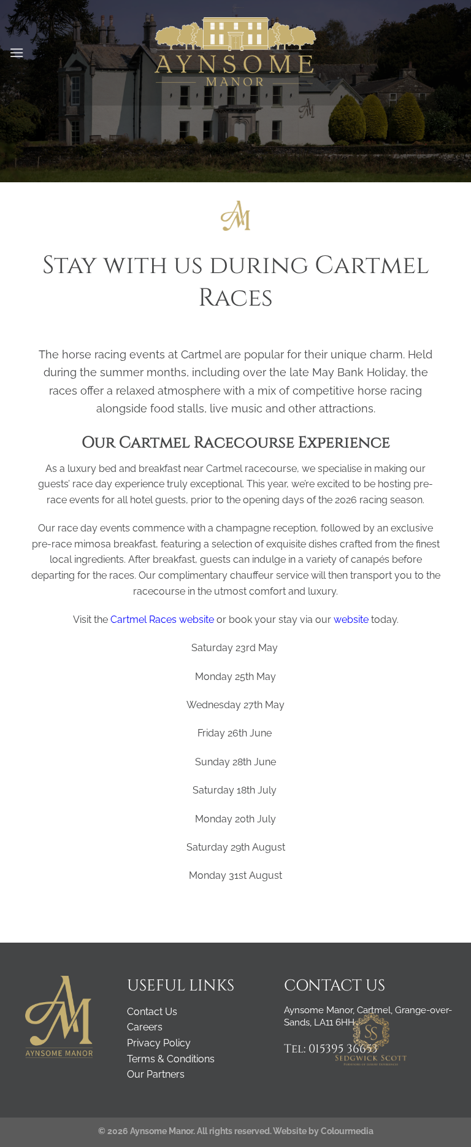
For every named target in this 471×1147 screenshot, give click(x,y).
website (351, 619)
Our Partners (156, 1074)
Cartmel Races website (163, 619)
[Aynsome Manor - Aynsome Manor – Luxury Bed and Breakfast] (236, 53)
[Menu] (16, 52)
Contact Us (152, 1012)
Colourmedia (347, 1131)
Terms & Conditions (171, 1059)
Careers (145, 1027)
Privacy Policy (159, 1043)
